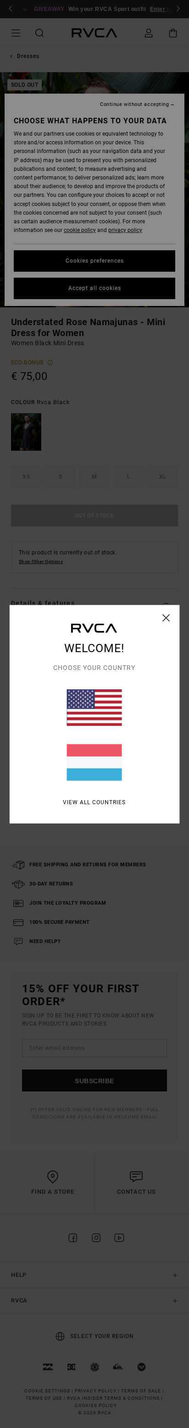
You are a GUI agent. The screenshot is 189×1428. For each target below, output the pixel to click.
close (166, 617)
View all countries (94, 802)
